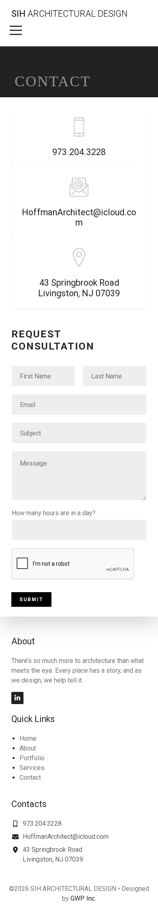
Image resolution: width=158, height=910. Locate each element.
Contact (30, 777)
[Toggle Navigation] (16, 30)
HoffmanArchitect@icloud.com (79, 217)
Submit (31, 599)
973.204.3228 (79, 152)
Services (32, 768)
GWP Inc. (83, 898)
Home (27, 738)
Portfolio (32, 758)
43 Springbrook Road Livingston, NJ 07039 (79, 288)
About (27, 748)
